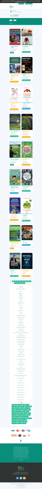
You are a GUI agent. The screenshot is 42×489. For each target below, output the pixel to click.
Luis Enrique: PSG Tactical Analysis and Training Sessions (15, 47)
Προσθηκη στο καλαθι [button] (26, 51)
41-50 (27, 281)
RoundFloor (25, 487)
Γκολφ (21, 312)
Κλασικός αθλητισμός (19, 411)
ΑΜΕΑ (21, 300)
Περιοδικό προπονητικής (25, 416)
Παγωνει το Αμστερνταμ (14, 131)
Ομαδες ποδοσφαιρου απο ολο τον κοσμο (27, 187)
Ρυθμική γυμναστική (21, 356)
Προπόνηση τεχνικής (14, 421)
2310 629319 (15, 15)
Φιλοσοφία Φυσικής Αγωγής (21, 369)
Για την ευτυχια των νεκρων (14, 104)
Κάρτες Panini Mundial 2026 (20, 288)
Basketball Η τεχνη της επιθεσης (27, 75)
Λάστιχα (28, 411)
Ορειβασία (20, 346)
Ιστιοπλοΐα (20, 324)
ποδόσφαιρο (24, 423)
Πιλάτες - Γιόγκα (20, 351)
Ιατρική (20, 320)
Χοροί (21, 366)
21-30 (21, 281)
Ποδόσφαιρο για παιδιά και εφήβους (16, 418)
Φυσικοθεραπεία (20, 371)
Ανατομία (19, 406)
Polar (23, 404)
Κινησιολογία (21, 329)
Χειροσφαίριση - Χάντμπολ (21, 364)
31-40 (24, 281)
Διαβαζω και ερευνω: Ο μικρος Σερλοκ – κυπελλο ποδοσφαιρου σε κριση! (15, 187)
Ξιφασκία (20, 295)
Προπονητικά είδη (29, 418)
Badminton (20, 298)
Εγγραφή (27, 3)
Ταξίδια (21, 361)
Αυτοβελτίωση (20, 303)
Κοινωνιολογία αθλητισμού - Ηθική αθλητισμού (21, 332)
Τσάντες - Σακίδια (20, 399)
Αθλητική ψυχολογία (14, 406)
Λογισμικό (20, 380)
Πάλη (21, 347)
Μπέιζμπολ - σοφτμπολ (21, 342)
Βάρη (20, 305)
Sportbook (11, 483)
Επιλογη (12, 52)
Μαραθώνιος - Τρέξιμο (20, 339)
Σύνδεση (31, 3)
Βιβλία (20, 293)
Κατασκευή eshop (17, 487)
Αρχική (11, 20)
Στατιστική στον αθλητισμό (21, 359)
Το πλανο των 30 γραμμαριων (25, 215)
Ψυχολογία (20, 373)
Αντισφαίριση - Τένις (21, 302)
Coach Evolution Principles (13, 270)
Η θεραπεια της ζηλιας (26, 103)
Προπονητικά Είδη (20, 382)
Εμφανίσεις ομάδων (20, 385)
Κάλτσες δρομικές (20, 387)
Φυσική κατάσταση (14, 423)
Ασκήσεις (23, 406)
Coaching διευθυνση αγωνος (26, 131)
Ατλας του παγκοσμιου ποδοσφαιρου (26, 159)
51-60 (30, 281)
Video (20, 291)
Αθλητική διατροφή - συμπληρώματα (20, 375)
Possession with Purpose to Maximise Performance (15, 243)
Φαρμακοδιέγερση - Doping (21, 368)
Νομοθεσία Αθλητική (21, 344)
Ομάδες (13, 416)
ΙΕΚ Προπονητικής (20, 322)
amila (15, 404)
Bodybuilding (21, 307)
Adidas (13, 404)
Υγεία (26, 421)
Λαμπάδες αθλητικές (20, 392)
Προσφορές (19, 421)
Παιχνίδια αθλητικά (21, 397)
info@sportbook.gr (26, 474)
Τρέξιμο (23, 421)
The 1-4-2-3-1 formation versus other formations (15, 159)
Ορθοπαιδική (16, 416)
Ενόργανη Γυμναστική (21, 317)
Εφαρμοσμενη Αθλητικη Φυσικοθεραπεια (27, 46)
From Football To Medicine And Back (26, 270)
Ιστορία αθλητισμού (21, 325)
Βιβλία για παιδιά (20, 310)
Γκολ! (23, 241)
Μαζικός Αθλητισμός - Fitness (20, 337)
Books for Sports (20, 404)
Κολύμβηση (20, 334)
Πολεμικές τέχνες (21, 354)
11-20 (18, 281)
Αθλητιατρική (27, 404)
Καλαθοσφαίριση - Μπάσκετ (20, 327)
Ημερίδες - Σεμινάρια (20, 394)
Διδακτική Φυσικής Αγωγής (21, 315)
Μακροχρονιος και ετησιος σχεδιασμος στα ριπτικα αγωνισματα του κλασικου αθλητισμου (15, 75)
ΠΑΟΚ (20, 416)
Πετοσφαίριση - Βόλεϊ (20, 349)
